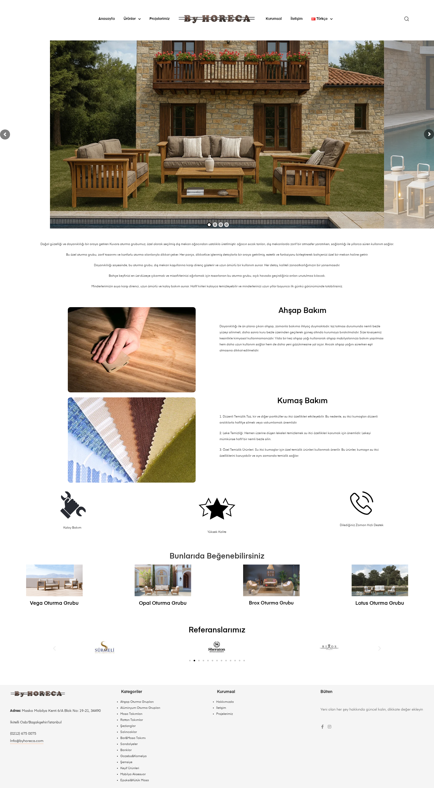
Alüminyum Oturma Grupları (140, 708)
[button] (54, 648)
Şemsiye (126, 762)
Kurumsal (274, 19)
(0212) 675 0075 (23, 733)
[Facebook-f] (322, 727)
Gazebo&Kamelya (133, 756)
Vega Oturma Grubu (54, 603)
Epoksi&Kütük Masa (134, 780)
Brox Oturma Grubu (271, 603)
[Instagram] (330, 727)
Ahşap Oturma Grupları (137, 702)
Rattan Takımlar (131, 720)
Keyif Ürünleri (129, 768)
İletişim (297, 19)
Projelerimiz (159, 19)
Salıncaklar (128, 732)
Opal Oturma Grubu (163, 603)
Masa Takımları (131, 714)
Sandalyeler (129, 744)
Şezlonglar (128, 726)
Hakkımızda (225, 702)
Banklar (126, 750)
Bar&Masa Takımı (133, 738)
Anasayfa (106, 19)
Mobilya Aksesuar (133, 774)
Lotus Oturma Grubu (379, 603)
